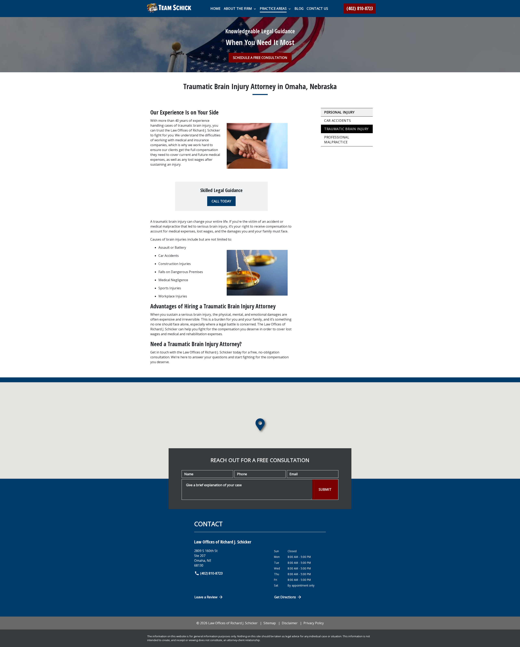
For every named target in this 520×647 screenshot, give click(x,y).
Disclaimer (290, 623)
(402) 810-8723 (211, 573)
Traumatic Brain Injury (346, 129)
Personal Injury (339, 112)
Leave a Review (205, 597)
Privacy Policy (313, 623)
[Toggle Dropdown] (255, 8)
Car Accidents (337, 120)
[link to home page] (169, 8)
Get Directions (285, 597)
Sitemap (269, 623)
